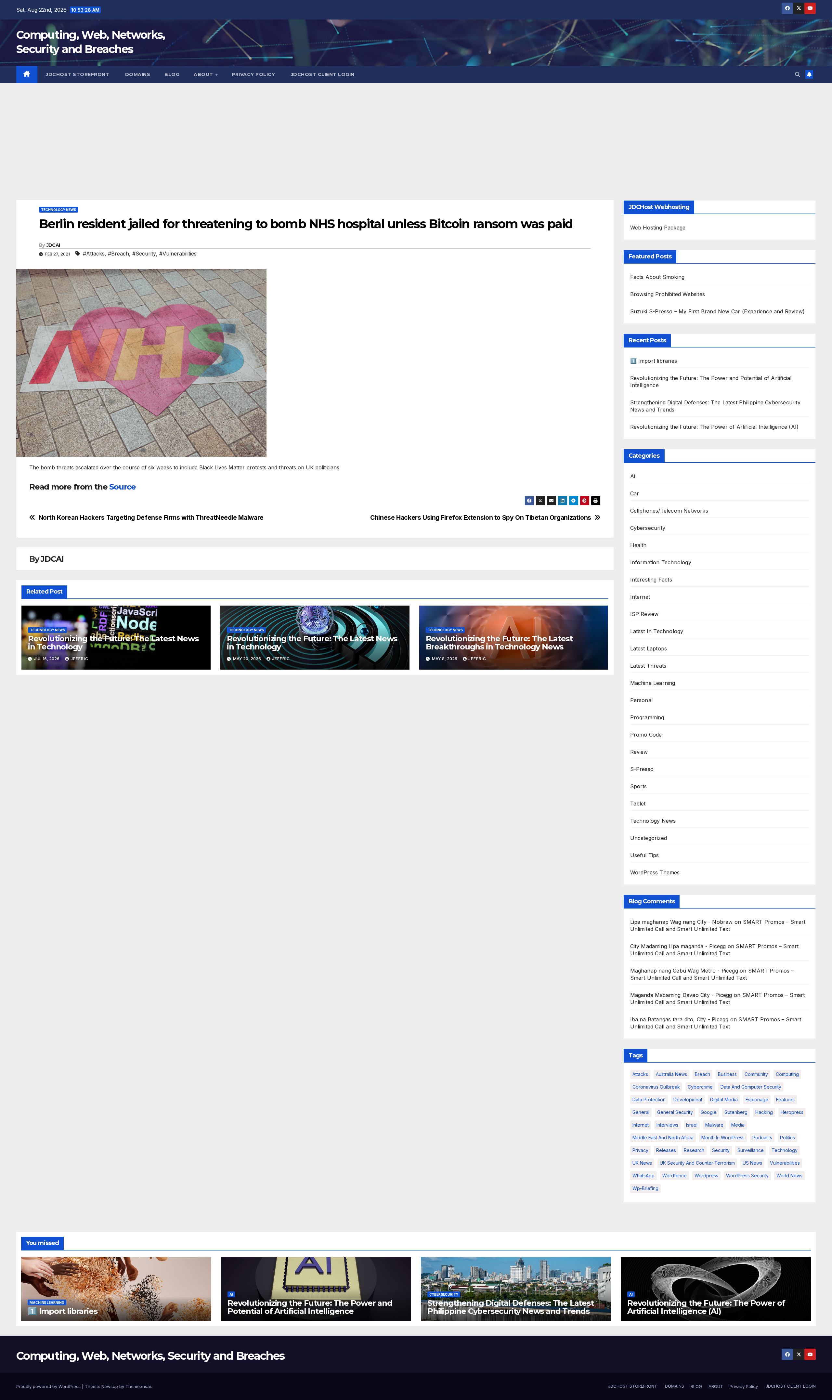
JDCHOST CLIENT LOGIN (322, 74)
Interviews (667, 1125)
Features (785, 1099)
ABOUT (204, 74)
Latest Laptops (648, 648)
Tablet (638, 803)
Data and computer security (751, 1087)
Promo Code (646, 734)
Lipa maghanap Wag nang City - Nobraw (681, 922)
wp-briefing (645, 1188)
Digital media (724, 1099)
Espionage (757, 1099)
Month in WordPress (723, 1137)
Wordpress (706, 1175)
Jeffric (79, 658)
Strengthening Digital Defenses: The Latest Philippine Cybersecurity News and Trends (510, 1307)
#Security (144, 253)
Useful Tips (644, 855)
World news (789, 1175)
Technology (785, 1150)
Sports (638, 786)
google (709, 1112)
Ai (632, 476)
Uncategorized (648, 838)
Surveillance (750, 1150)
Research (694, 1150)
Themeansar (138, 1386)
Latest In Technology (656, 631)
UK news (642, 1163)
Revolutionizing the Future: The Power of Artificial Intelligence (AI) (714, 427)
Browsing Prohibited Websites (667, 294)
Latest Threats (648, 665)
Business (727, 1074)
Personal (641, 700)
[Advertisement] (416, 131)
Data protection (649, 1099)
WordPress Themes (655, 872)
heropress (792, 1112)
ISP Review (644, 614)
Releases (666, 1150)
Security (721, 1150)
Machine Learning (652, 683)
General (640, 1112)
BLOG (171, 74)
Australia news (671, 1074)
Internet (640, 597)
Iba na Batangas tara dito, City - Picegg (679, 1019)
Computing (787, 1074)
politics (787, 1137)
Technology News (58, 210)
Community (756, 1074)
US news (752, 1163)
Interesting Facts (651, 579)
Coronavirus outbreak (656, 1087)
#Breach (118, 253)
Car (634, 493)
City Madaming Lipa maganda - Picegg (678, 946)
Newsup (109, 1386)
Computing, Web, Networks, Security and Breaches (150, 1356)
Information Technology (660, 562)
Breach (702, 1074)
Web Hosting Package (658, 227)
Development (687, 1099)
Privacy (640, 1150)
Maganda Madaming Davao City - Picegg (681, 995)
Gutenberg (736, 1112)
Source (122, 486)
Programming (647, 717)
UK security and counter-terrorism (697, 1163)
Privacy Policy (253, 74)
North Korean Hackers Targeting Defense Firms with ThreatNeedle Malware (151, 517)
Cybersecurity (648, 528)
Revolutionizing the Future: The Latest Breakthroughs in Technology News (499, 642)
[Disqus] (315, 764)
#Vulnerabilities (178, 253)
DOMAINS (137, 74)
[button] (797, 74)
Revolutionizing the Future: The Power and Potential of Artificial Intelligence (310, 1307)
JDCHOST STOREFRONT (77, 74)
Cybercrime (700, 1087)
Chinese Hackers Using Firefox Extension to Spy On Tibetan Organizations (480, 517)
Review (639, 752)
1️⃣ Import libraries (653, 361)
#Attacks (94, 253)
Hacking (764, 1112)
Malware (714, 1125)
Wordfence (674, 1175)
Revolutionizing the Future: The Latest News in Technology (113, 642)
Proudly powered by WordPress (49, 1386)
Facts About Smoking (657, 277)
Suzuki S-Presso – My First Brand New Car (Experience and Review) (717, 311)
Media (738, 1125)
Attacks (640, 1074)
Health (638, 545)
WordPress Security (747, 1175)
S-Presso (642, 769)
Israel (691, 1125)
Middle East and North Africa (663, 1137)
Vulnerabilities (785, 1163)
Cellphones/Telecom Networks (669, 510)
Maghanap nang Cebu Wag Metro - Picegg (684, 970)
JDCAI (53, 245)
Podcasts (762, 1137)
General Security (675, 1112)
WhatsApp (643, 1175)
